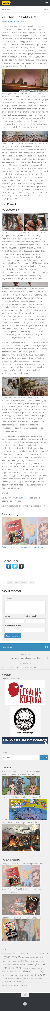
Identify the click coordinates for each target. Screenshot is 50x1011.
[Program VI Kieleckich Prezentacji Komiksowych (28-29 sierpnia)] (28, 819)
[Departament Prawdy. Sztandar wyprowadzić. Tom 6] (21, 940)
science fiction (21, 978)
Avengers (5, 954)
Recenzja (6, 9)
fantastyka (18, 957)
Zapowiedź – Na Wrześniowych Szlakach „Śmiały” (21, 822)
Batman (11, 953)
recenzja (12, 978)
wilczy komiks (6, 985)
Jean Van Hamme (32, 961)
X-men (21, 985)
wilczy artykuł (43, 982)
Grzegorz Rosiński (35, 957)
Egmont (23, 498)
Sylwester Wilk (13, 21)
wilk (12, 985)
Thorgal (35, 982)
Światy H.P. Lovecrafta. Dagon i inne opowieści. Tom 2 (23, 547)
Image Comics (15, 961)
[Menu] (47, 3)
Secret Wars (30, 978)
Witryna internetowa (12, 625)
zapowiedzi (27, 985)
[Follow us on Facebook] (46, 647)
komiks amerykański (31, 964)
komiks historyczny (30, 968)
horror (43, 957)
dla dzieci (44, 953)
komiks (13, 964)
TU (44, 506)
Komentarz (9, 599)
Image (9, 961)
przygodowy (6, 978)
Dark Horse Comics (20, 954)
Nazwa (7, 616)
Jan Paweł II (23, 582)
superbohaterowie (12, 981)
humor (4, 961)
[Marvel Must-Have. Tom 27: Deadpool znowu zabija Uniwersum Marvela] (21, 915)
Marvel (27, 971)
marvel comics (35, 972)
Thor (31, 982)
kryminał (40, 968)
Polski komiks (37, 975)
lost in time (18, 972)
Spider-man (38, 978)
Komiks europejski (13, 968)
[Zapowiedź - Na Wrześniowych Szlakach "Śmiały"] (21, 850)
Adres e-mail (31, 616)
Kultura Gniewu (8, 971)
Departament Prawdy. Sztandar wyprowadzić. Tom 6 (22, 918)
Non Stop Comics (12, 975)
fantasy (26, 957)
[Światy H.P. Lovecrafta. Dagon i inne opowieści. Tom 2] (21, 886)
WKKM (15, 985)
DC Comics (34, 953)
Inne (16, 582)
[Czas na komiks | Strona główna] (9, 3)
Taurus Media (25, 982)
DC (27, 953)
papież (32, 582)
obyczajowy (24, 975)
